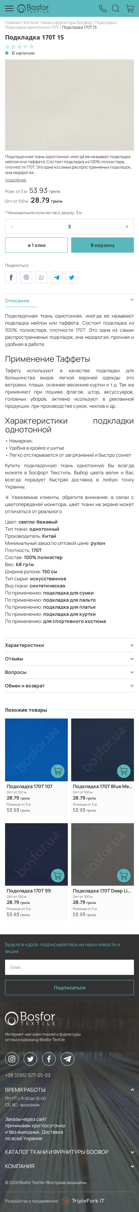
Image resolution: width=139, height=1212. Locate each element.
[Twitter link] (30, 1059)
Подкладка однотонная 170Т (32, 27)
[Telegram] (56, 277)
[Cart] (130, 8)
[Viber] (26, 277)
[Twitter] (72, 277)
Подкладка (105, 22)
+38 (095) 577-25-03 (28, 1075)
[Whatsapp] (41, 277)
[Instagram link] (12, 1059)
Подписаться (69, 987)
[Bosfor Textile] (33, 8)
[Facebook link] (49, 1059)
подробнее (15, 180)
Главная (13, 22)
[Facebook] (11, 277)
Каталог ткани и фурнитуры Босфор (58, 22)
